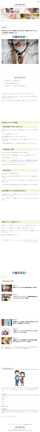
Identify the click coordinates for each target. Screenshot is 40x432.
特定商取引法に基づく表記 (28, 424)
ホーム (9, 424)
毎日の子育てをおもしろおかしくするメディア (20, 429)
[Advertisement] (20, 70)
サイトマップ (13, 424)
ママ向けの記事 (5, 278)
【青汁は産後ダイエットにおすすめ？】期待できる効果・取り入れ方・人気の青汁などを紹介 (20, 347)
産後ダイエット (5, 276)
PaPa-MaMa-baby (20, 4)
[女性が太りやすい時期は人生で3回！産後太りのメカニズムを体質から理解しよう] (21, 37)
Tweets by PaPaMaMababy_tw (8, 416)
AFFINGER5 (30, 430)
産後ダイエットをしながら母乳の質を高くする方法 (25, 287)
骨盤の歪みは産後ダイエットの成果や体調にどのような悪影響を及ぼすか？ (17, 348)
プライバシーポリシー (20, 424)
